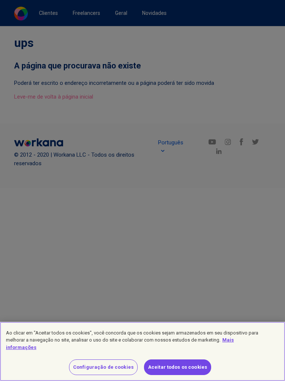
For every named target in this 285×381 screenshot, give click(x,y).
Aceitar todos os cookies (177, 367)
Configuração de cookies (103, 367)
